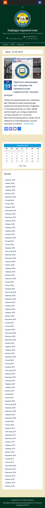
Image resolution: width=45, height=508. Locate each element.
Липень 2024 (10, 265)
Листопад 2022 (10, 333)
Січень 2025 (9, 244)
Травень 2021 (10, 387)
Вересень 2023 (10, 299)
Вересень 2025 (10, 217)
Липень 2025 (10, 224)
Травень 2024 (10, 272)
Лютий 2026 (9, 200)
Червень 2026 (10, 187)
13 (17, 156)
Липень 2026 (10, 183)
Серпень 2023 (10, 302)
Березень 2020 (10, 418)
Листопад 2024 (10, 251)
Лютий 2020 (9, 421)
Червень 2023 (10, 309)
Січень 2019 (9, 462)
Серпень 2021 (10, 380)
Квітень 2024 (10, 275)
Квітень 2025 (10, 234)
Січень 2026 (9, 204)
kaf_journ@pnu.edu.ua (15, 38)
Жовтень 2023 (10, 295)
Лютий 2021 (9, 394)
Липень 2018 (10, 479)
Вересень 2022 (10, 340)
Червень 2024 (10, 268)
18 (6, 158)
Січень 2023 (9, 326)
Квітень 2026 (10, 193)
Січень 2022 (9, 363)
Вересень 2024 (10, 258)
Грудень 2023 (10, 289)
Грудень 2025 (10, 207)
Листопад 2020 (10, 404)
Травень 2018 (10, 483)
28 (22, 161)
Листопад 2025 (10, 210)
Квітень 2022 (10, 353)
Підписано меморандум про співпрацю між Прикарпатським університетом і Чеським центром (21, 88)
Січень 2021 (9, 398)
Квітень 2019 (10, 452)
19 (12, 158)
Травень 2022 (10, 350)
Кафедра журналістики (22, 30)
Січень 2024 (9, 285)
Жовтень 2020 (10, 408)
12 (12, 156)
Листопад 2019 (10, 432)
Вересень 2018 (10, 472)
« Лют (20, 166)
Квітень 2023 (10, 316)
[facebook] (22, 7)
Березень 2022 (10, 357)
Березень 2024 (10, 278)
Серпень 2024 (10, 261)
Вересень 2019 (10, 438)
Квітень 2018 (10, 486)
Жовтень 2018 (10, 469)
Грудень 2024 (10, 248)
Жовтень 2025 (10, 214)
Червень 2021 (10, 384)
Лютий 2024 (9, 282)
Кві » (25, 166)
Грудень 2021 (10, 367)
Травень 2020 (10, 415)
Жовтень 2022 (10, 336)
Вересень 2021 (10, 377)
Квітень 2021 (10, 391)
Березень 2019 (10, 455)
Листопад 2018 (10, 466)
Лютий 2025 (9, 241)
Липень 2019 (10, 442)
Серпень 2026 (10, 180)
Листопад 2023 (10, 292)
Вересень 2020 (10, 411)
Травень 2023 (10, 312)
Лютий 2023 (9, 323)
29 (27, 161)
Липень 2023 (10, 306)
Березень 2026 (10, 197)
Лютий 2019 (9, 459)
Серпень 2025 (10, 221)
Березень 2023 (10, 319)
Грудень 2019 (10, 428)
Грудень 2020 (10, 401)
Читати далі (28, 124)
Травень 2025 (10, 231)
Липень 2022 (10, 343)
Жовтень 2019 (10, 435)
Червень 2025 (10, 227)
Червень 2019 (10, 445)
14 (22, 156)
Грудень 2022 (10, 329)
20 (17, 158)
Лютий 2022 (9, 360)
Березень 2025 (10, 238)
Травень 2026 (10, 190)
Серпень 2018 (10, 476)
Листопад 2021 (10, 370)
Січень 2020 (9, 425)
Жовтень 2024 (10, 255)
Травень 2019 (10, 449)
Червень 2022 (10, 346)
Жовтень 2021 (10, 374)
